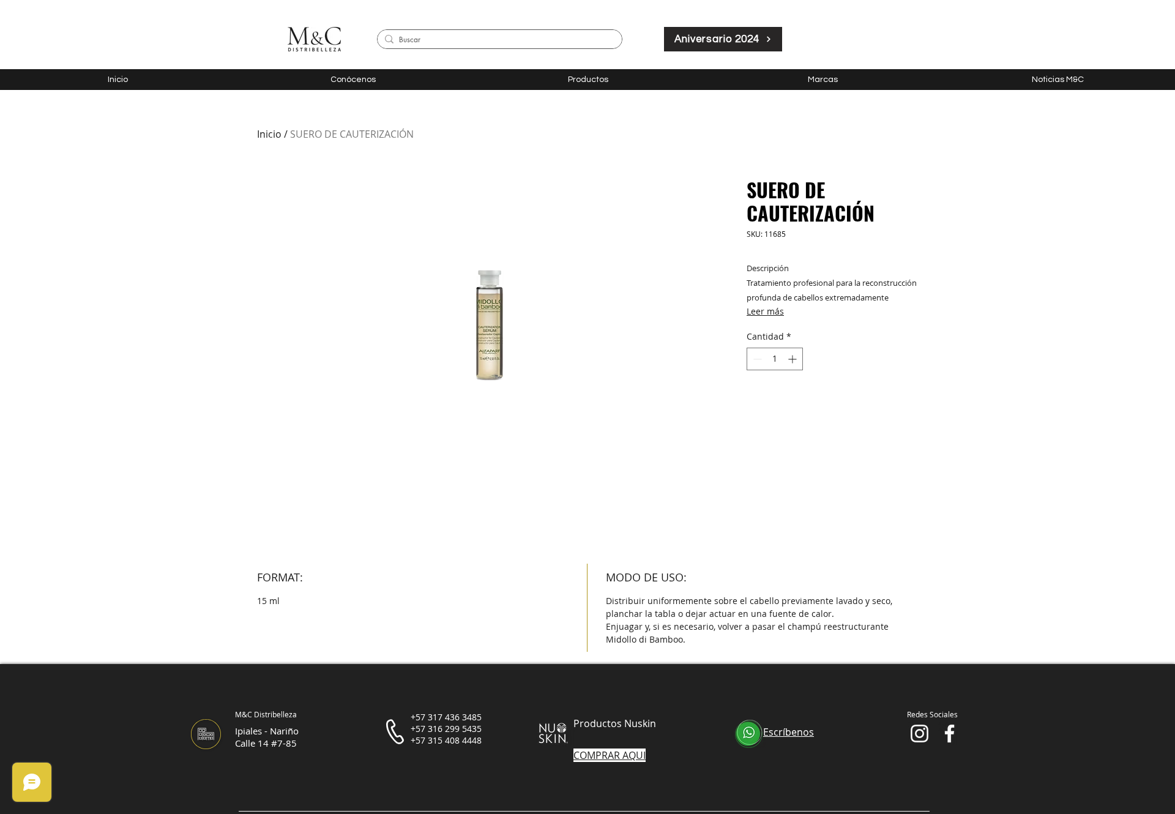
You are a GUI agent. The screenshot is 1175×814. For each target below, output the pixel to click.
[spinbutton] (775, 359)
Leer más (765, 311)
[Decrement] (756, 359)
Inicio (269, 134)
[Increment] (793, 359)
